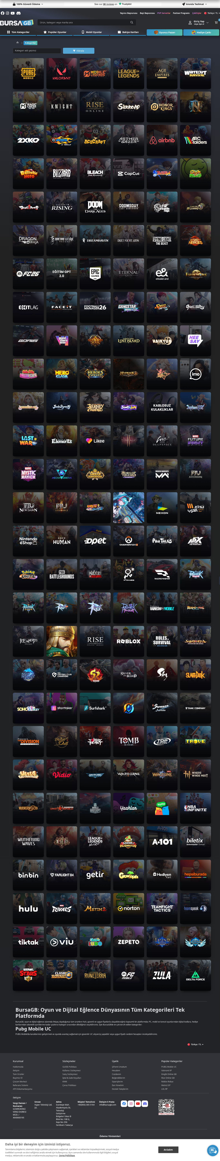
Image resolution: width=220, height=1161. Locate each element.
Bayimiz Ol (17, 1078)
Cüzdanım (116, 1074)
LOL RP (164, 1089)
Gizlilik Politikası (69, 1066)
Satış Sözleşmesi (69, 1074)
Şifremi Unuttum (119, 1066)
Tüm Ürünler (18, 1074)
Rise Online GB (168, 1078)
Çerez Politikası (69, 1085)
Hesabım (116, 1070)
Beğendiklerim (118, 1078)
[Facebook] (124, 1103)
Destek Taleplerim (120, 1089)
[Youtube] (138, 1103)
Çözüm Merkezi (20, 1081)
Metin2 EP (165, 1085)
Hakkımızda (18, 1066)
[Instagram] (131, 1103)
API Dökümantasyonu (22, 1089)
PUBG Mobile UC (169, 1066)
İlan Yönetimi (118, 1085)
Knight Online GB (169, 1074)
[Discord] (145, 1103)
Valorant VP (166, 1070)
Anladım (168, 1149)
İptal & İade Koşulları (71, 1078)
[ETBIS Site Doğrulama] (180, 1107)
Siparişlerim (117, 1081)
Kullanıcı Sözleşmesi (71, 1070)
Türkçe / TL (213, 13)
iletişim (16, 1070)
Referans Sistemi (20, 1085)
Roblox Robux (167, 1081)
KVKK (64, 1081)
